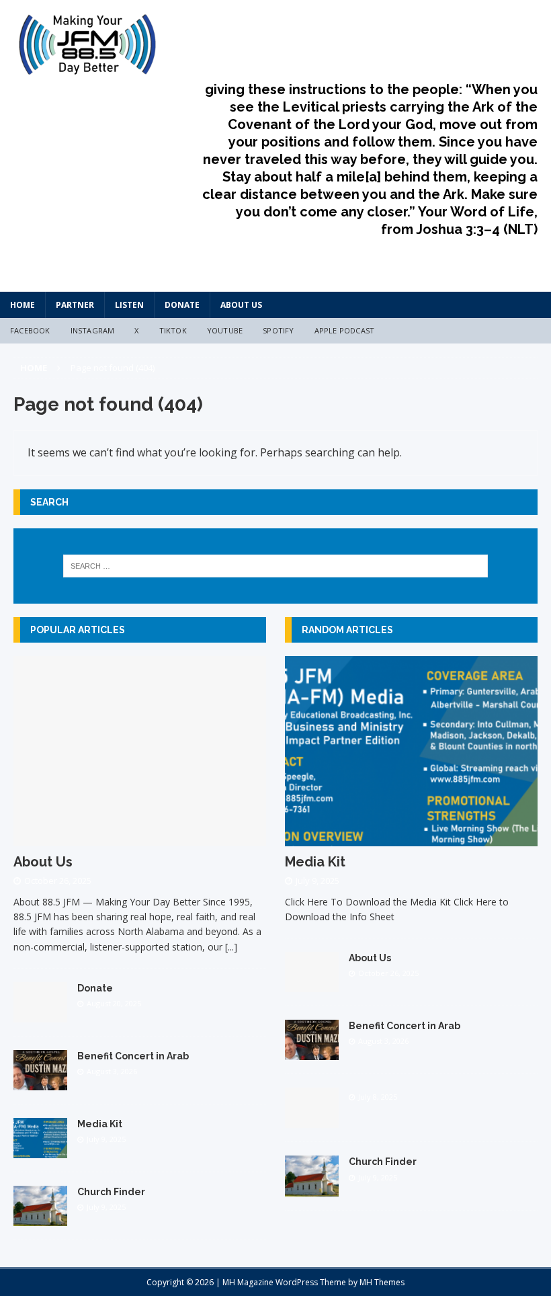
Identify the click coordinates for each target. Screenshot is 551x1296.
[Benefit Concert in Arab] (40, 1082)
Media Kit (99, 1124)
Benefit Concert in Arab (133, 1056)
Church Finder (111, 1191)
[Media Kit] (40, 1150)
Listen (129, 305)
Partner (75, 305)
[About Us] (139, 838)
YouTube (225, 330)
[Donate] (40, 1014)
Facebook (30, 330)
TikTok (173, 330)
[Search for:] (275, 566)
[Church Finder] (40, 1218)
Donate (182, 305)
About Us (241, 305)
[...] (231, 946)
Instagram (93, 330)
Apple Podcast (344, 330)
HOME (22, 305)
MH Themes (382, 1282)
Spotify (278, 330)
